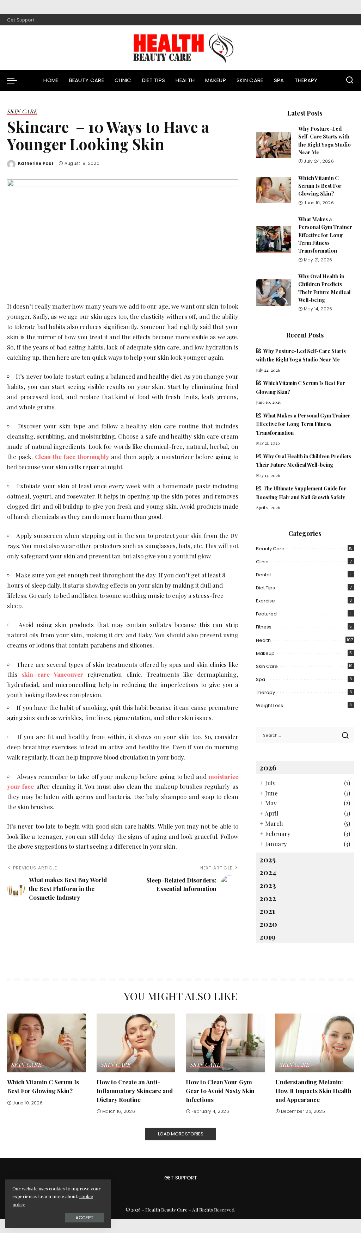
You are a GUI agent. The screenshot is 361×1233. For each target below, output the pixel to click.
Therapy (265, 692)
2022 (267, 898)
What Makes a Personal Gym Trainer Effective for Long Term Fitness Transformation (325, 235)
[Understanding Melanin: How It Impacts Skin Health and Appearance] (314, 1043)
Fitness (263, 627)
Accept (84, 1217)
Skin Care (22, 112)
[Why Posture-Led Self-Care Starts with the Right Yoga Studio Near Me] (273, 145)
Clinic (262, 561)
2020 (268, 924)
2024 (267, 872)
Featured (266, 614)
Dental (263, 574)
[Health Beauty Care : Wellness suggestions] (180, 47)
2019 (267, 936)
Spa (260, 679)
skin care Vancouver (52, 674)
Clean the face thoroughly (72, 456)
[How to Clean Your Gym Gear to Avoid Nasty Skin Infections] (225, 1043)
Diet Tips (265, 587)
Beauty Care (270, 548)
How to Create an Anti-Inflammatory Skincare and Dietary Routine (135, 1090)
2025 (267, 859)
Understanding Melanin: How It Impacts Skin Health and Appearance (313, 1090)
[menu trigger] (15, 80)
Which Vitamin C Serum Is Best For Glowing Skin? (320, 185)
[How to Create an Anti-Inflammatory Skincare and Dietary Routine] (136, 1043)
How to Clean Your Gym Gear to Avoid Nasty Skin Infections (220, 1090)
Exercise (265, 600)
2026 (267, 767)
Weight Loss (269, 705)
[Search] (349, 80)
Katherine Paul (35, 163)
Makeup (265, 653)
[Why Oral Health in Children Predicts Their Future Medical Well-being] (273, 292)
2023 (267, 885)
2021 (267, 911)
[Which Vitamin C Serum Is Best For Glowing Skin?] (273, 190)
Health (263, 640)
